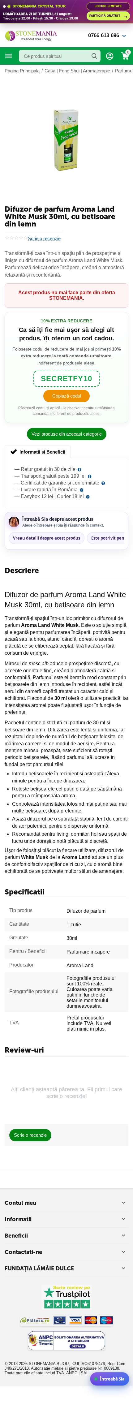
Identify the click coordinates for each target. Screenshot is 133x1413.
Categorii (8, 56)
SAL (84, 1373)
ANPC (71, 1373)
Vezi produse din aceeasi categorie (67, 434)
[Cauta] (94, 56)
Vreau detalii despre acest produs (46, 538)
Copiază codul (66, 395)
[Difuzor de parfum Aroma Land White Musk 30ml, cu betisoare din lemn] (66, 140)
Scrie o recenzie (44, 238)
